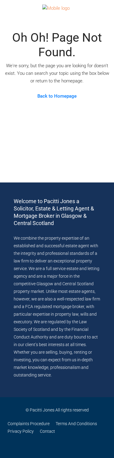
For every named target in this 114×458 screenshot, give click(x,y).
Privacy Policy (21, 431)
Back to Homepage (57, 96)
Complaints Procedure (29, 423)
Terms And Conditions (76, 423)
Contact (47, 431)
